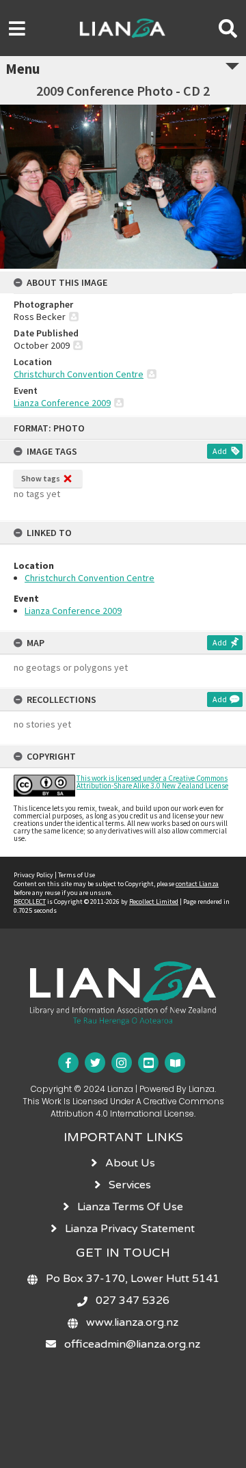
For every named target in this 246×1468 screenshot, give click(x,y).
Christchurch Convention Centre (89, 578)
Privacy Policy (33, 874)
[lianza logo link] (122, 968)
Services (130, 1185)
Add (220, 451)
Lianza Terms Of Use (130, 1207)
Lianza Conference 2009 (73, 610)
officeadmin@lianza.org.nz (132, 1344)
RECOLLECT (30, 901)
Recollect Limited (153, 901)
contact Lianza (197, 883)
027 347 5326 (132, 1300)
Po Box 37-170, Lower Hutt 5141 (132, 1278)
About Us (130, 1163)
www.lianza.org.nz (132, 1322)
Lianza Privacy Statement (130, 1229)
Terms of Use (76, 874)
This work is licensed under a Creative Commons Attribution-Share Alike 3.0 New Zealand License (152, 781)
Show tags (40, 478)
